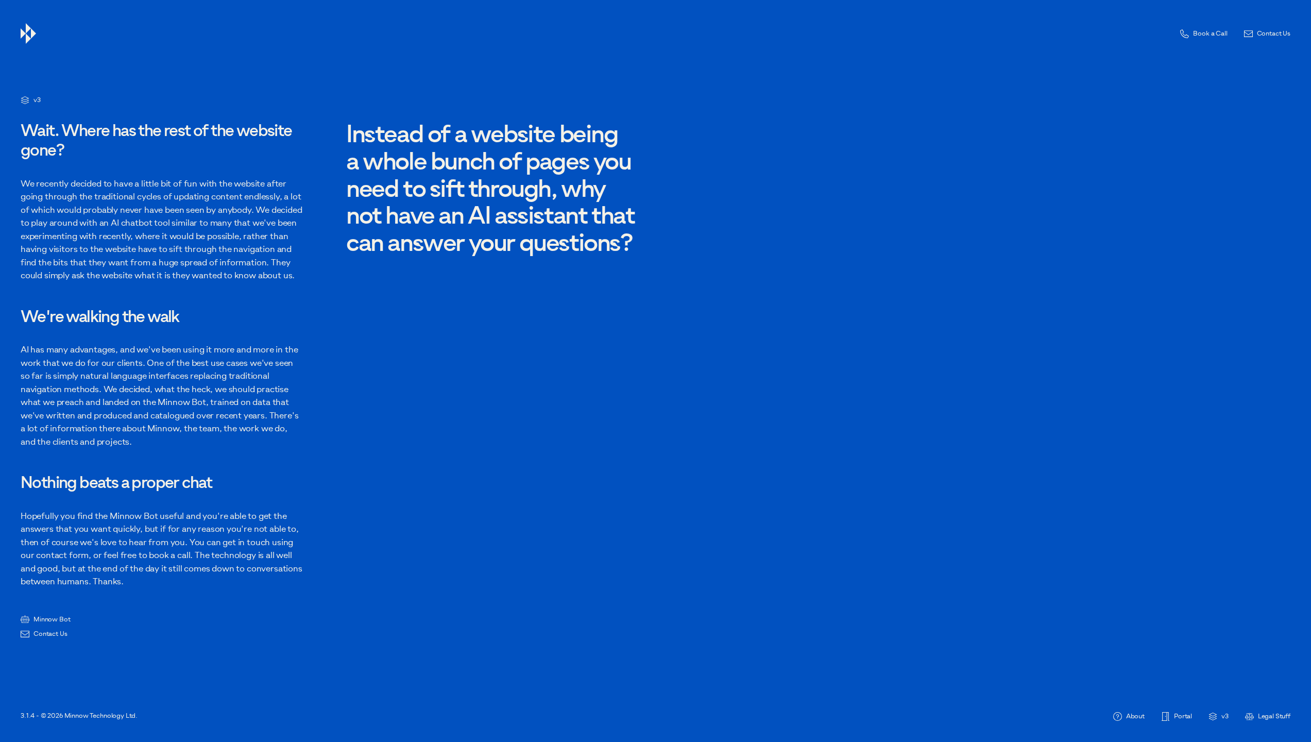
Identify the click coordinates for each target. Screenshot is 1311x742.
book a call (169, 555)
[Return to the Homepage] (596, 33)
